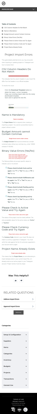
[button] (34, 9)
